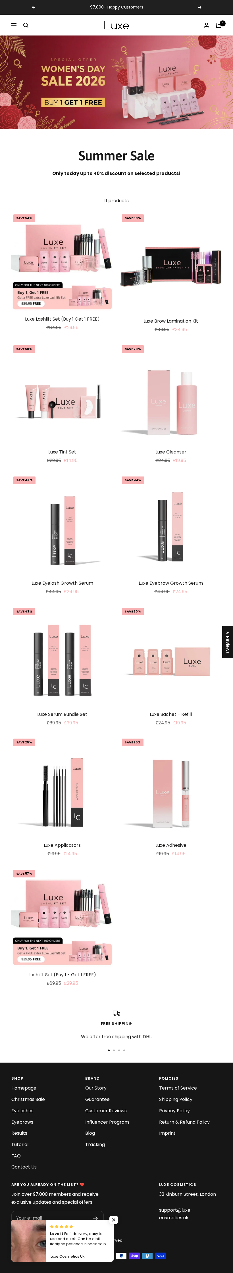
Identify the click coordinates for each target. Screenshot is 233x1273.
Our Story (96, 1088)
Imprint (167, 1133)
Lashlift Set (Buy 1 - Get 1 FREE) (62, 974)
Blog (90, 1133)
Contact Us (24, 1167)
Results (19, 1133)
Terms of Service (178, 1088)
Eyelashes (22, 1110)
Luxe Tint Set (62, 452)
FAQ (16, 1156)
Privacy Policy (174, 1110)
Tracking (95, 1144)
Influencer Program (107, 1122)
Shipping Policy (175, 1099)
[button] (113, 1220)
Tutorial (19, 1144)
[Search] (25, 25)
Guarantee (97, 1099)
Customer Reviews (106, 1110)
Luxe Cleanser (170, 452)
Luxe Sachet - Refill (171, 714)
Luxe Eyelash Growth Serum (62, 583)
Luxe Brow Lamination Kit (170, 321)
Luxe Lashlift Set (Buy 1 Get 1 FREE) (62, 319)
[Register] (95, 1218)
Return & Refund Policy (184, 1122)
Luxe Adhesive (170, 845)
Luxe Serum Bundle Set (62, 714)
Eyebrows (22, 1122)
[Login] (206, 25)
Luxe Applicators (62, 845)
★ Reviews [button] (227, 641)
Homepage (23, 1088)
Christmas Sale (28, 1099)
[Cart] (219, 25)
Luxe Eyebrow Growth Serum (171, 583)
